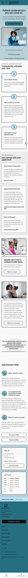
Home (3, 526)
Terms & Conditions (12, 556)
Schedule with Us (14, 23)
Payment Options (6, 540)
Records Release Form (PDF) (11, 229)
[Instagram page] (5, 548)
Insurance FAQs (14, 435)
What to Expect (6, 537)
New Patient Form (8, 180)
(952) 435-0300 (16, 54)
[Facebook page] (3, 548)
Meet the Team (6, 533)
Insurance (4, 544)
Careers (19, 556)
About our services (13, 323)
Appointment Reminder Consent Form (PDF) (14, 207)
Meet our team (12, 272)
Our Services (5, 530)
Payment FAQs (14, 440)
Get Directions (14, 466)
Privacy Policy (5, 556)
